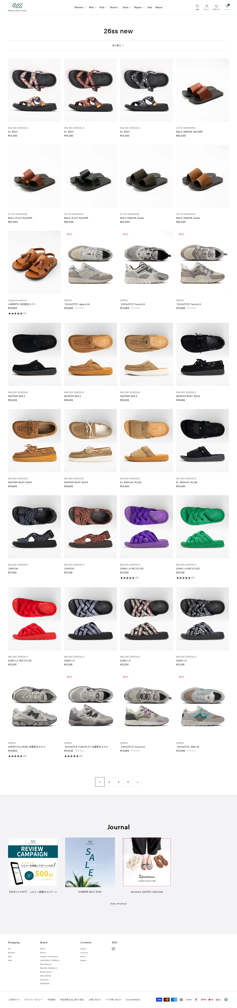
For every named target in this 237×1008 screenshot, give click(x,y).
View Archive (118, 903)
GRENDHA (45, 983)
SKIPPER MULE (16, 396)
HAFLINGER (45, 975)
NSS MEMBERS (133, 999)
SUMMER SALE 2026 (90, 891)
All (9, 948)
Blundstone (45, 964)
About (159, 7)
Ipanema (44, 979)
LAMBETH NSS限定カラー (22, 304)
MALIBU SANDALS (18, 127)
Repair (138, 7)
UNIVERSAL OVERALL (50, 960)
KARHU (68, 300)
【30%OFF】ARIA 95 (188, 746)
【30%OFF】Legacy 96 (77, 304)
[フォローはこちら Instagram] (113, 948)
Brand (113, 7)
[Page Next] (137, 782)
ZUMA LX (69, 660)
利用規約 (52, 999)
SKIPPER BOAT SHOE (188, 396)
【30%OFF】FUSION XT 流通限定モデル (86, 746)
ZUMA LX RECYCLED (132, 568)
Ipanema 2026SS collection (147, 891)
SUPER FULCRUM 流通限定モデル (26, 746)
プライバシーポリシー (33, 999)
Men (91, 7)
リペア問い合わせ (113, 999)
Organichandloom (17, 300)
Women (78, 7)
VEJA (42, 948)
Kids (102, 7)
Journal (84, 952)
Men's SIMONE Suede (132, 217)
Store (125, 7)
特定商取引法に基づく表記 (72, 999)
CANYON (13, 568)
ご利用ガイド (13, 999)
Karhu (43, 952)
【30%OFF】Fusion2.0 (132, 304)
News (83, 956)
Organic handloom (49, 956)
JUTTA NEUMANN (185, 127)
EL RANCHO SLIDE (130, 482)
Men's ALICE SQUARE (20, 217)
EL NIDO (13, 131)
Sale (149, 7)
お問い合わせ (95, 999)
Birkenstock (46, 972)
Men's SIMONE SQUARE (189, 131)
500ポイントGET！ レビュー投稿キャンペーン (33, 891)
